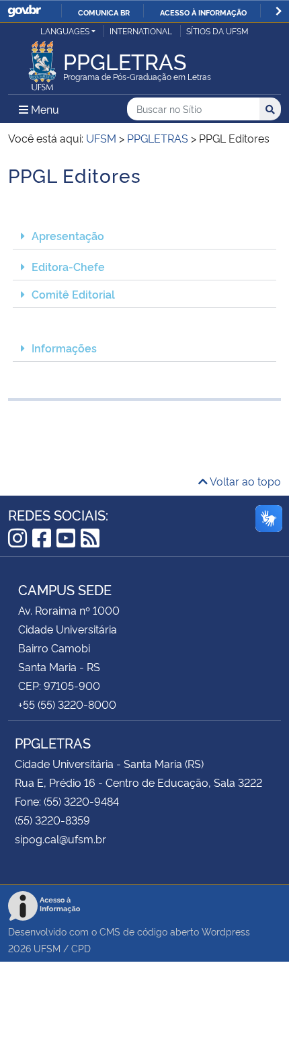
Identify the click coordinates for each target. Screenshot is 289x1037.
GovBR (24, 11)
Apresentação (68, 235)
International (141, 30)
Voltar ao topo (244, 480)
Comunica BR (104, 12)
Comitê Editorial (73, 293)
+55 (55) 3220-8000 (67, 704)
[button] (144, 235)
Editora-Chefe (68, 266)
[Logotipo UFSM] (42, 61)
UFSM (47, 948)
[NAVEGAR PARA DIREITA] (279, 11)
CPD (81, 948)
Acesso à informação (203, 12)
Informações (64, 347)
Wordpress (226, 931)
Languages (64, 30)
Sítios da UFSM (217, 30)
